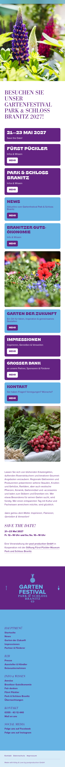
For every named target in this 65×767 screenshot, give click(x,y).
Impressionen (12, 644)
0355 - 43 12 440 (14, 712)
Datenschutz (19, 755)
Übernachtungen (14, 700)
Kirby (15, 762)
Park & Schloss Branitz (17, 696)
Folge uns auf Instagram (18, 732)
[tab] (26, 76)
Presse (8, 660)
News (8, 636)
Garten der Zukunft (15, 640)
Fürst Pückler (12, 692)
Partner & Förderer (15, 648)
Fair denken (11, 688)
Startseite (10, 632)
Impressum (32, 755)
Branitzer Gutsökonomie (18, 684)
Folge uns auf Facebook (18, 728)
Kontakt (8, 755)
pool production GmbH (41, 543)
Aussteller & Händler (16, 664)
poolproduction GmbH (35, 762)
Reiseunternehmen (15, 668)
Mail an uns (11, 716)
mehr (12, 160)
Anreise (9, 680)
